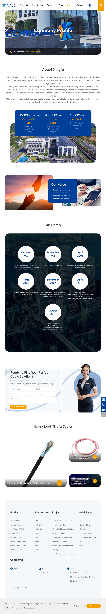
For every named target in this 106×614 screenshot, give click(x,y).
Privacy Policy (29, 608)
